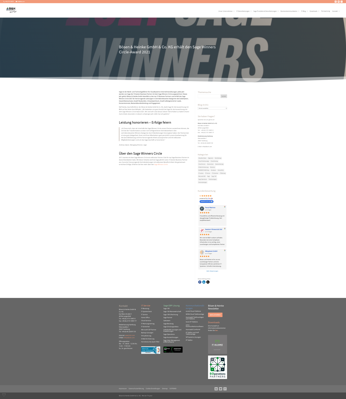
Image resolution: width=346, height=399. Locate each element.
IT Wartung (222, 173)
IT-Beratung (145, 308)
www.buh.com (130, 335)
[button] (199, 282)
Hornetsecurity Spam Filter (150, 342)
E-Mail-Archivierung (203, 167)
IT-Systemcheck (146, 311)
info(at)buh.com (207, 146)
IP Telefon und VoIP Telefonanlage (192, 333)
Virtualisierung (146, 336)
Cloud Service (201, 164)
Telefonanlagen (213, 179)
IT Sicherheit (215, 173)
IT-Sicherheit (145, 327)
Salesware (166, 321)
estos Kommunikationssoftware (194, 326)
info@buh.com (21, 1)
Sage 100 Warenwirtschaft (172, 311)
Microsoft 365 (201, 176)
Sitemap (165, 388)
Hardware (213, 170)
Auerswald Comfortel (193, 329)
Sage (208, 176)
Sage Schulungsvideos (170, 327)
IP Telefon (189, 340)
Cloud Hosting (214, 161)
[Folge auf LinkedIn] (336, 2)
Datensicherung (219, 164)
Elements (212, 167)
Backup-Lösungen (147, 333)
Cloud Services (146, 321)
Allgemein (210, 158)
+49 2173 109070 (9, 1)
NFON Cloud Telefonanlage (195, 314)
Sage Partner (167, 317)
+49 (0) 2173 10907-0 (207, 130)
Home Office (145, 317)
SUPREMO (173, 388)
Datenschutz (210, 164)
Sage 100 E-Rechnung (170, 315)
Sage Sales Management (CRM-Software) (171, 341)
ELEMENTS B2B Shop (203, 170)
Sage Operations (202, 179)
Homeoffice (221, 170)
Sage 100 (214, 176)
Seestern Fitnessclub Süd (213, 229)
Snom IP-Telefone (192, 322)
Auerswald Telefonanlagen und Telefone (195, 318)
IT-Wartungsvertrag (147, 324)
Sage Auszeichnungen (170, 337)
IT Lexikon (200, 173)
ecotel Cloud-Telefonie (193, 311)
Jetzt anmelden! (215, 315)
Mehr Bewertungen (212, 271)
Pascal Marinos (210, 208)
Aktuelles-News (202, 158)
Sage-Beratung (168, 324)
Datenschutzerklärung (136, 388)
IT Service (207, 173)
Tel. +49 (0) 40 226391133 (205, 143)
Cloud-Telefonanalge (203, 161)
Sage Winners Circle (161, 164)
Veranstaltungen (202, 182)
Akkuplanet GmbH (211, 251)
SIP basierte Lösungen (193, 337)
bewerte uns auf (206, 201)
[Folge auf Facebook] (342, 2)
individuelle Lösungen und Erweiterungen (172, 330)
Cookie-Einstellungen (153, 388)
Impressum (123, 388)
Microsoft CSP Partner (148, 330)
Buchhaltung (218, 158)
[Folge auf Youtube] (339, 2)
